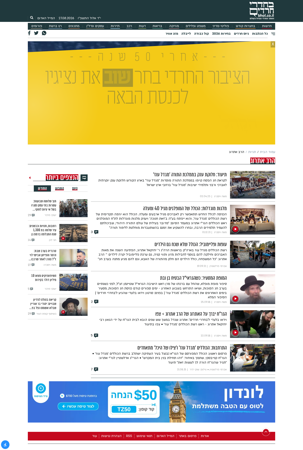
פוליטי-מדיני (221, 26)
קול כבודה (201, 33)
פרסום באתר (187, 436)
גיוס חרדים (241, 33)
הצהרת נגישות (111, 436)
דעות (142, 26)
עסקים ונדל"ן (95, 26)
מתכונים (73, 26)
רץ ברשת (55, 26)
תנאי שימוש (144, 436)
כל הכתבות (260, 33)
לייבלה (186, 33)
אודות (205, 436)
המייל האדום (46, 18)
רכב (129, 26)
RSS (129, 436)
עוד (94, 436)
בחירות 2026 (221, 33)
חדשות (267, 26)
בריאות (157, 26)
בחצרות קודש (245, 26)
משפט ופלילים (196, 26)
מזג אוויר (172, 33)
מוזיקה (174, 26)
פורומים (36, 26)
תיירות (115, 26)
